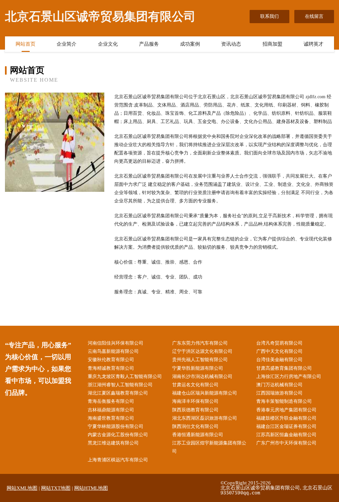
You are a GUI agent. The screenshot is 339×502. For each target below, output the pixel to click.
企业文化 (108, 44)
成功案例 (190, 44)
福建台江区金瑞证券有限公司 (286, 426)
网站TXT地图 (56, 488)
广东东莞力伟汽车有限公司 (200, 343)
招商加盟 (272, 44)
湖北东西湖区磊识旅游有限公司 (204, 418)
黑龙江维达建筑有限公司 (113, 442)
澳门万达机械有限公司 (279, 384)
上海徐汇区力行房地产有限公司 (288, 376)
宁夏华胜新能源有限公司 (197, 368)
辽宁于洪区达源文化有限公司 (202, 351)
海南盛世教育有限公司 (111, 418)
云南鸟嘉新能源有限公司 (113, 351)
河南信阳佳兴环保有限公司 (115, 343)
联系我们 (269, 16)
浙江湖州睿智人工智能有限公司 (120, 384)
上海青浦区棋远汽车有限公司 (118, 459)
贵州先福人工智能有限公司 (200, 359)
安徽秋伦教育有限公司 (111, 359)
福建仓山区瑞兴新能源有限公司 (204, 393)
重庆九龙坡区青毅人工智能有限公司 (125, 376)
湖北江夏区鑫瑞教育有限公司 (118, 393)
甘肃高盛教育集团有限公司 (284, 368)
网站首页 (25, 44)
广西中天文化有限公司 (279, 351)
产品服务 (149, 44)
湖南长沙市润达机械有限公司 (202, 376)
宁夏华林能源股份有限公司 (115, 426)
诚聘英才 (313, 44)
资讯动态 (231, 44)
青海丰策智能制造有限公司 (284, 401)
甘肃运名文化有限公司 (195, 384)
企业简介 (66, 44)
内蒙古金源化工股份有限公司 (118, 434)
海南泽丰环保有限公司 (195, 401)
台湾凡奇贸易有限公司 (279, 343)
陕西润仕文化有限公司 (195, 426)
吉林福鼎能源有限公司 (111, 409)
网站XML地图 (22, 488)
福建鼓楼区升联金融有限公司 (286, 418)
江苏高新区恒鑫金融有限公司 (286, 434)
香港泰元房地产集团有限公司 (286, 409)
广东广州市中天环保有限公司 (286, 442)
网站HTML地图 (91, 488)
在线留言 (314, 16)
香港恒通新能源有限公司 (197, 434)
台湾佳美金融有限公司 (279, 359)
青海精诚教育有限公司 (111, 368)
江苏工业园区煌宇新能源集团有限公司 (209, 447)
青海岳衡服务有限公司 (111, 401)
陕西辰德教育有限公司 (195, 409)
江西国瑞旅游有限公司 (279, 393)
